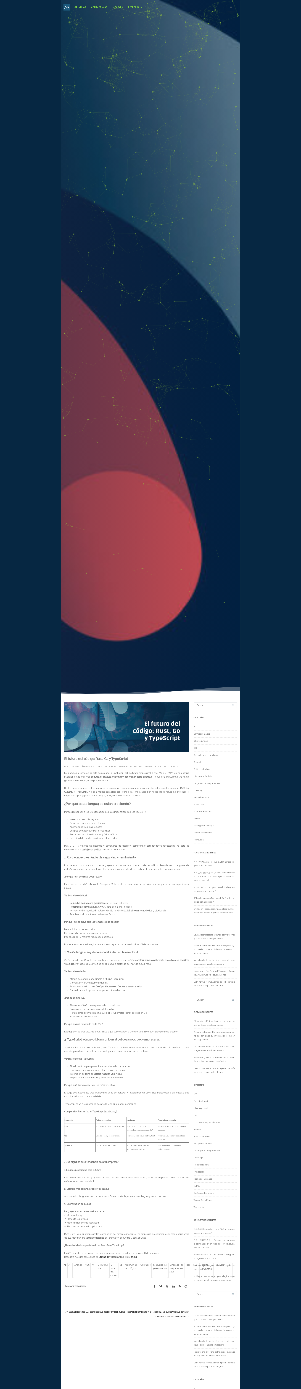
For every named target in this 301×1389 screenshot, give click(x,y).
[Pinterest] (167, 1286)
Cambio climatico (202, 734)
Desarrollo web (103, 1266)
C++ (93, 1265)
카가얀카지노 (200, 862)
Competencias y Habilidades (116, 766)
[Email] (186, 1286)
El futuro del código (114, 1270)
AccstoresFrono (201, 887)
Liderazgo (198, 790)
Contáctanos (99, 7)
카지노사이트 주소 (202, 873)
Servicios (80, 7)
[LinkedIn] (173, 1286)
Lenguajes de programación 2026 (176, 1268)
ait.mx (134, 1257)
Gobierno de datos (202, 769)
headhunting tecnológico (131, 1266)
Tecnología (135, 7)
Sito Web (117, 7)
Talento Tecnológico (161, 766)
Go (121, 1265)
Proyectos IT (199, 804)
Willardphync (200, 898)
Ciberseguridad (201, 741)
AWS (87, 1265)
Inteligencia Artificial (203, 776)
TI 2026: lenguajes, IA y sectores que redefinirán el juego (94, 1312)
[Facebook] (154, 1286)
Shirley (197, 909)
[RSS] (179, 1286)
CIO (195, 748)
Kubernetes (145, 1265)
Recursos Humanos (203, 811)
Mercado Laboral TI (202, 797)
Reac (188, 1265)
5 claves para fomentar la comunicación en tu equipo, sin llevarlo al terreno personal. (214, 876)
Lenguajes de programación (140, 766)
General (197, 762)
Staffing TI (104, 1257)
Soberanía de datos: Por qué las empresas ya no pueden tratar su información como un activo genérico (214, 949)
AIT (101, 766)
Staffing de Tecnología (204, 825)
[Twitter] (161, 1286)
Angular (78, 1265)
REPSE (197, 818)
